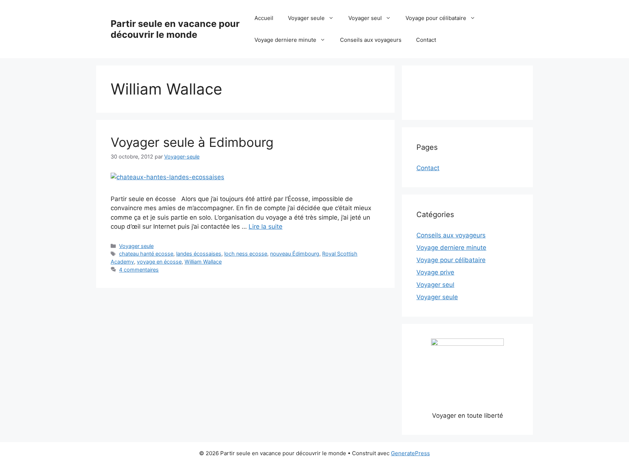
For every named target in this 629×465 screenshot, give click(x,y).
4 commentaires (139, 269)
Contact (426, 39)
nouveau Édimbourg (294, 253)
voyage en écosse (159, 261)
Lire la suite (265, 226)
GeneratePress (410, 453)
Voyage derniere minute (285, 39)
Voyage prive (435, 272)
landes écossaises (198, 253)
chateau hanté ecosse (146, 253)
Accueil (263, 18)
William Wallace (203, 261)
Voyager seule (306, 18)
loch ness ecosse (245, 253)
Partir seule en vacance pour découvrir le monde (175, 29)
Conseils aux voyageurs (370, 39)
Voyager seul (365, 18)
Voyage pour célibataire (436, 18)
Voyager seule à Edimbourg (192, 142)
